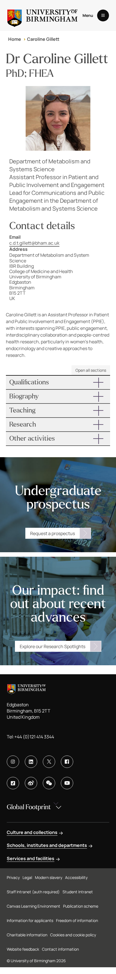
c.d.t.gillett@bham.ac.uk (34, 243)
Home (14, 39)
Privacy (13, 877)
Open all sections (90, 370)
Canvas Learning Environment (33, 906)
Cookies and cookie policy (73, 934)
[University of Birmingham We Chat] (49, 783)
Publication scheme (80, 906)
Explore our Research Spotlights (52, 646)
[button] (58, 382)
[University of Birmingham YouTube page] (67, 783)
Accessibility (76, 877)
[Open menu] (103, 15)
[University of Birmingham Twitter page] (49, 762)
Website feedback (23, 949)
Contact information (60, 949)
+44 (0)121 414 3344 (34, 737)
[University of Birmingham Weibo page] (31, 783)
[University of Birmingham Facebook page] (67, 762)
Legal (27, 877)
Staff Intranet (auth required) (33, 891)
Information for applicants (30, 920)
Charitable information (27, 934)
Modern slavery (48, 877)
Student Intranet (78, 891)
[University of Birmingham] (42, 15)
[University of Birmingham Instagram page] (13, 762)
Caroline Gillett (43, 39)
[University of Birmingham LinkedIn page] (31, 762)
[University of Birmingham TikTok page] (13, 783)
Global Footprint (29, 807)
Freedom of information (77, 920)
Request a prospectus (52, 533)
